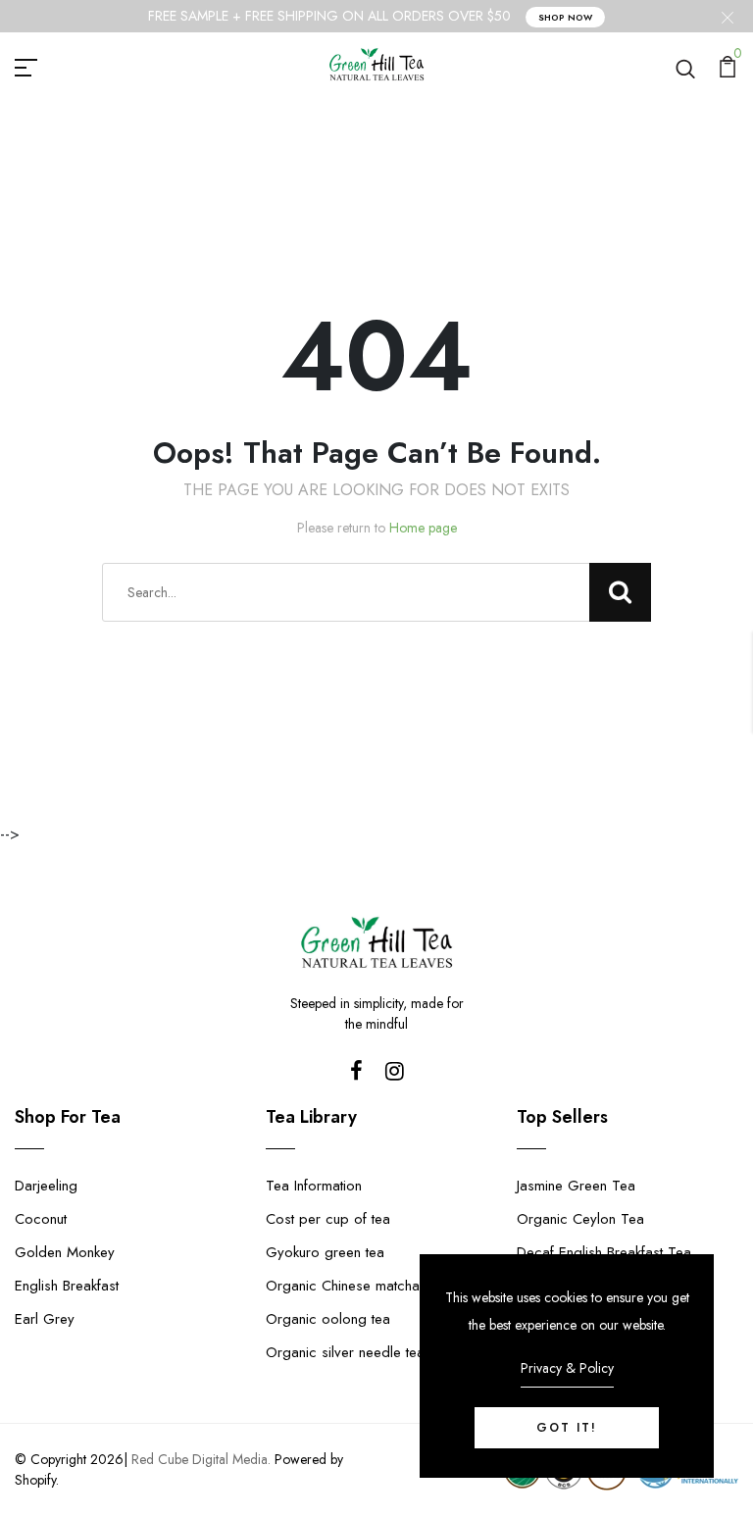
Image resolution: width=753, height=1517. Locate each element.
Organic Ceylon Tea (580, 1219)
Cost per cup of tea (328, 1219)
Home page (423, 527)
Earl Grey (45, 1319)
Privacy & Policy (567, 1368)
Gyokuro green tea (325, 1252)
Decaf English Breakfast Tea (604, 1252)
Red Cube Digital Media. (201, 1459)
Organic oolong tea (328, 1319)
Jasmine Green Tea (576, 1185)
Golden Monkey (65, 1252)
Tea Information (314, 1185)
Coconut (41, 1219)
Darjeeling (46, 1185)
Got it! (566, 1428)
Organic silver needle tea (345, 1352)
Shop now (565, 17)
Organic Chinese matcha (343, 1285)
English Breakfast (67, 1285)
